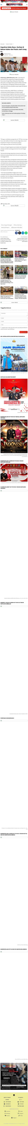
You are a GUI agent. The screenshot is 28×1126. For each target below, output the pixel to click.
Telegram (15, 1117)
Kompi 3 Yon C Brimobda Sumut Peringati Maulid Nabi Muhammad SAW (20, 277)
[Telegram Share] (22, 232)
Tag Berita (20, 1097)
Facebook (8, 1111)
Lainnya (7, 1099)
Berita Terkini (7, 1097)
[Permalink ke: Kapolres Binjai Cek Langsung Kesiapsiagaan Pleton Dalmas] (21, 254)
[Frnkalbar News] (14, 4)
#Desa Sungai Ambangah (6, 225)
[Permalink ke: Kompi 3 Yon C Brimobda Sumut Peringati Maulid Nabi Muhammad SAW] (21, 270)
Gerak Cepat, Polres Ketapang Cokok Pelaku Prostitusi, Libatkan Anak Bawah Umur (6, 240)
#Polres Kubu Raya (18, 225)
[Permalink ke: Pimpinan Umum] (2, 54)
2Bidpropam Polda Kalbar (16, 227)
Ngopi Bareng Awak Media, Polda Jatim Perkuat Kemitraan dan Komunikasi (7, 297)
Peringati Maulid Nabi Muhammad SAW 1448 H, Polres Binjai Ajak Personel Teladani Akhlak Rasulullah (7, 260)
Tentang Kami (20, 1106)
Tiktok (21, 1115)
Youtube (8, 1115)
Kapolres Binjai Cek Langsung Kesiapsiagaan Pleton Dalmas (20, 260)
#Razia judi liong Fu (5, 227)
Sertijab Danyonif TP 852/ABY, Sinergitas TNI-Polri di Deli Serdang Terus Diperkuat (7, 282)
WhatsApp (8, 1113)
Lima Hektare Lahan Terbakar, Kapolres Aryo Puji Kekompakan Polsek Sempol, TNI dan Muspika (21, 296)
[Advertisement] (14, 29)
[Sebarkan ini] (16, 232)
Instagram (21, 1113)
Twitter (21, 1111)
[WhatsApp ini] (26, 232)
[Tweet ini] (19, 232)
